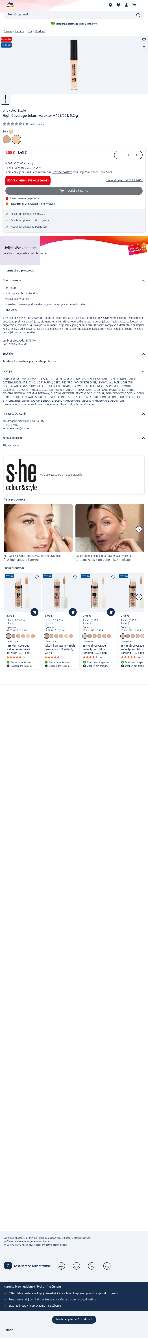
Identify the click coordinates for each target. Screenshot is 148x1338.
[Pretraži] (138, 15)
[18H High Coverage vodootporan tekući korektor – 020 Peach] (33, 636)
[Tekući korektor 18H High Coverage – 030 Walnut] (13, 636)
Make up (19, 31)
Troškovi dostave (62, 172)
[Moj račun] (126, 5)
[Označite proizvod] (144, 40)
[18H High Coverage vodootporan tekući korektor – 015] (8, 636)
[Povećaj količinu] (136, 155)
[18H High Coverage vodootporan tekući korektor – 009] (28, 636)
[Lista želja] (118, 5)
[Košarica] (134, 5)
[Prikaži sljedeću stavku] (139, 529)
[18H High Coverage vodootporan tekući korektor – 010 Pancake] (23, 636)
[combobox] (74, 15)
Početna (8, 31)
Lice (30, 31)
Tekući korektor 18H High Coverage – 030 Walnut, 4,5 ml (60, 649)
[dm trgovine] (110, 5)
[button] (142, 5)
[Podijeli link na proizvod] (144, 48)
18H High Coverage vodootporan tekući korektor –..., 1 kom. (18, 649)
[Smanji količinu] (120, 155)
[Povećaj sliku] (74, 64)
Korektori (40, 31)
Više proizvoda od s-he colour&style (61, 474)
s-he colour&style (14, 110)
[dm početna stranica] (10, 5)
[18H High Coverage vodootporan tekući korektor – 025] (18, 636)
